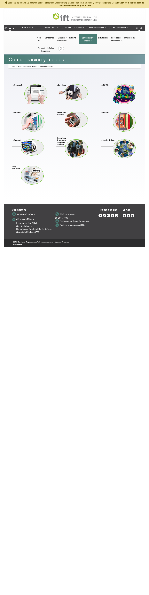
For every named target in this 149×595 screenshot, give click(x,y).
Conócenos (49, 37)
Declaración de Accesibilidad (73, 225)
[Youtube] (10, 28)
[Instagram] (10, 31)
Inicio (39, 37)
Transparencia (129, 37)
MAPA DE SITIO (27, 28)
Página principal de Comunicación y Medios (35, 66)
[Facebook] (100, 215)
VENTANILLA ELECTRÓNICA (74, 28)
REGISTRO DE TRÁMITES (97, 28)
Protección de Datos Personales (46, 49)
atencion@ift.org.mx (26, 213)
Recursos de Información (116, 39)
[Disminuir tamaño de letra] (137, 28)
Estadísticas (103, 37)
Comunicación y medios (88, 39)
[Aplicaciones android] (128, 215)
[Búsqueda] (59, 49)
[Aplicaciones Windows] (133, 215)
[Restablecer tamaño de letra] (141, 28)
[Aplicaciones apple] (124, 215)
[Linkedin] (14, 28)
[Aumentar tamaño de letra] (139, 30)
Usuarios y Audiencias (61, 39)
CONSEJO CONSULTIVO (51, 28)
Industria (73, 37)
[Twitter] (7, 28)
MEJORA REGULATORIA (121, 28)
